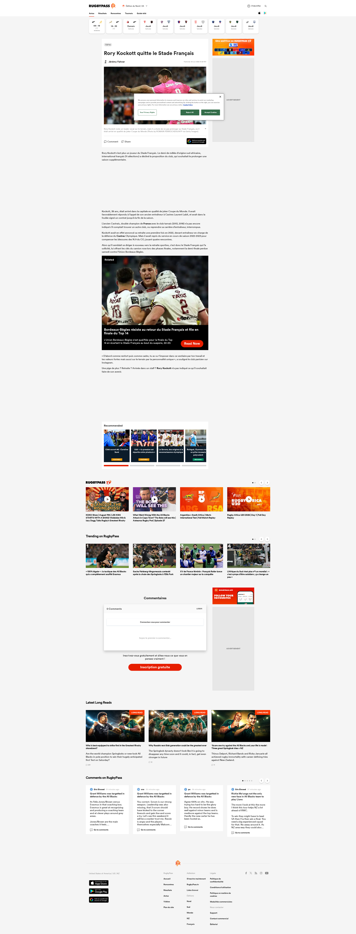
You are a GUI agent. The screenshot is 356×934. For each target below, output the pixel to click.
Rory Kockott (164, 368)
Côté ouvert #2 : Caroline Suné (116, 451)
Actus (91, 13)
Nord (189, 901)
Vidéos (167, 901)
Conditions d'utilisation (220, 887)
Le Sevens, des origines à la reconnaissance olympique (171, 451)
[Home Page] (102, 5)
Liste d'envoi (192, 890)
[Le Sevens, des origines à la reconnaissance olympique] (171, 438)
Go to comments (99, 829)
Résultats (102, 13)
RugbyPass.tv (193, 884)
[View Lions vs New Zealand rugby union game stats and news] (131, 26)
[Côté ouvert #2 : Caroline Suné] (117, 438)
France (147, 223)
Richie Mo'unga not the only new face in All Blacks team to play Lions (247, 796)
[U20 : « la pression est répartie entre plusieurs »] (144, 438)
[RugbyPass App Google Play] (116, 891)
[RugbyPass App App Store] (116, 883)
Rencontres (116, 13)
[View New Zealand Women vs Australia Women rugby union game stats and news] (97, 26)
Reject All (190, 112)
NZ (188, 918)
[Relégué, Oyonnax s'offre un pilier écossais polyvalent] (198, 438)
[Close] (220, 97)
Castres (121, 235)
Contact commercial (219, 918)
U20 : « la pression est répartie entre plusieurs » (144, 451)
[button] (115, 738)
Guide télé (141, 13)
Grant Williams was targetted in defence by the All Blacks (107, 795)
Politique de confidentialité (216, 880)
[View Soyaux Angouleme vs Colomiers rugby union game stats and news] (165, 26)
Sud (188, 907)
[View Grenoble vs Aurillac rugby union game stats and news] (216, 26)
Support (213, 912)
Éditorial (214, 924)
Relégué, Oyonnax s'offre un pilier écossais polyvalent (198, 452)
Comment (112, 141)
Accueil (167, 878)
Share (127, 141)
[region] (179, 106)
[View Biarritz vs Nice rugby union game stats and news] (148, 26)
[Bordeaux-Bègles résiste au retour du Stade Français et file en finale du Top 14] (155, 290)
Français (190, 924)
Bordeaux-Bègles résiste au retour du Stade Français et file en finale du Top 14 (151, 331)
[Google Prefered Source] (195, 141)
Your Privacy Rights (147, 112)
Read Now (192, 343)
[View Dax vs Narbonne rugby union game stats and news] (199, 26)
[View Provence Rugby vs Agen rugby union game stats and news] (251, 26)
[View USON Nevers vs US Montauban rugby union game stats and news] (234, 26)
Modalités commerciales (221, 901)
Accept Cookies (211, 112)
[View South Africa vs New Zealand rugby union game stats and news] (114, 26)
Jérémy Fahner (117, 61)
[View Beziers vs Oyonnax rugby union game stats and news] (182, 26)
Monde (190, 912)
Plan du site (169, 907)
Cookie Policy (188, 105)
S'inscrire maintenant (196, 878)
